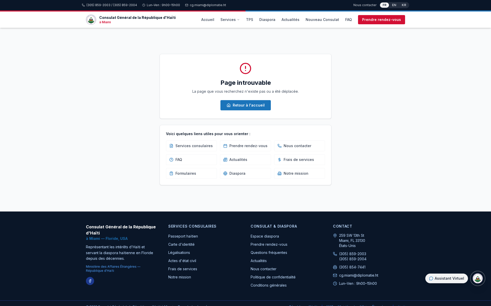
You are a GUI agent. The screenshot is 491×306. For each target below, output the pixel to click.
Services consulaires (194, 146)
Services (228, 19)
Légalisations (179, 252)
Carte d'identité (181, 244)
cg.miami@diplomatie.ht (208, 5)
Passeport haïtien (183, 236)
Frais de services (299, 159)
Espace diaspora (265, 236)
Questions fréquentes (269, 252)
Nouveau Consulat (322, 19)
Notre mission (296, 173)
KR (404, 5)
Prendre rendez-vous (381, 19)
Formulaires (185, 173)
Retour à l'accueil (249, 105)
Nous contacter (364, 5)
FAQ (348, 19)
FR (384, 5)
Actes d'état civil (182, 260)
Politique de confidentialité (273, 277)
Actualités (290, 19)
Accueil (207, 19)
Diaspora (267, 19)
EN (394, 5)
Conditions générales (269, 285)
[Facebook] (90, 281)
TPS (249, 19)
